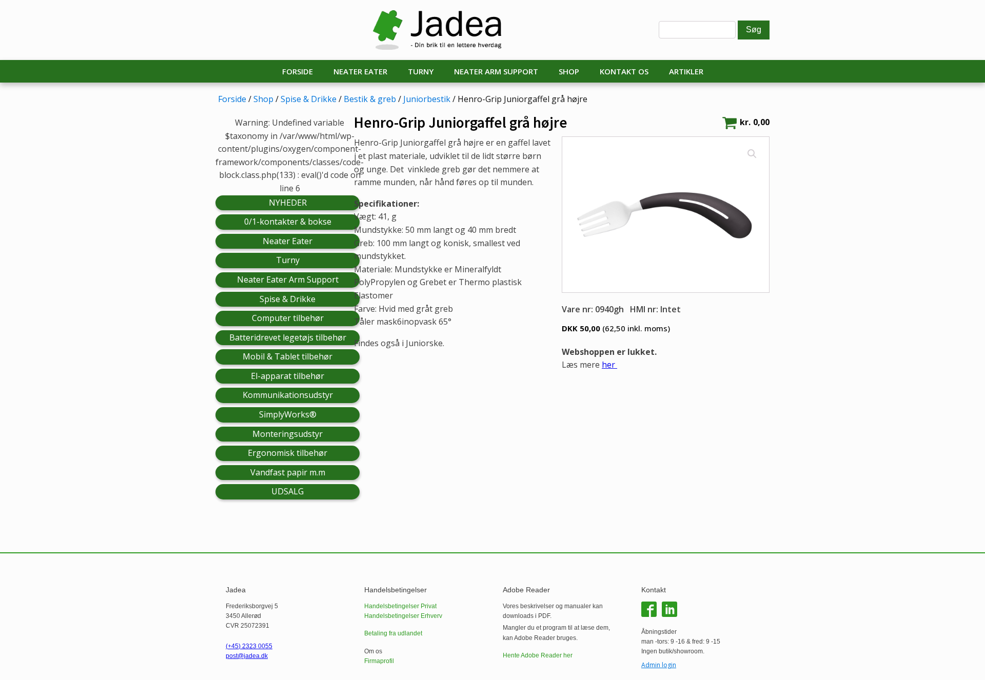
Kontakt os (624, 71)
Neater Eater (360, 71)
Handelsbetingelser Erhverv (403, 615)
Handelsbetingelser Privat (400, 606)
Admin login (658, 665)
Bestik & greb (370, 99)
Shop (569, 71)
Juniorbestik (426, 99)
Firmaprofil (379, 661)
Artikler (686, 71)
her (609, 364)
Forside (297, 71)
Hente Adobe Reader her (538, 655)
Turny (421, 71)
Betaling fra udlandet (393, 633)
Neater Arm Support (496, 71)
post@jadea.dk (247, 655)
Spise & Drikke (309, 99)
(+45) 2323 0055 (249, 646)
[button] (752, 154)
